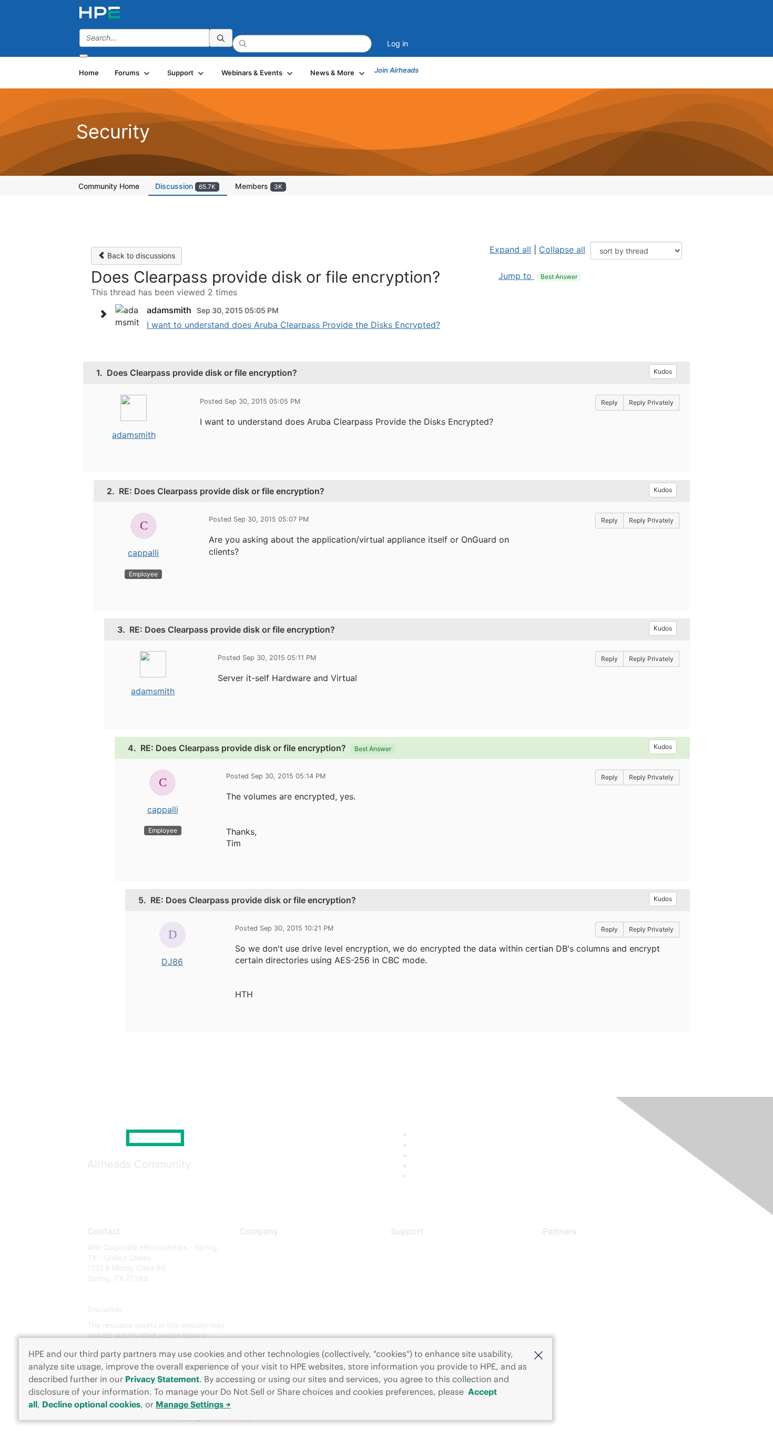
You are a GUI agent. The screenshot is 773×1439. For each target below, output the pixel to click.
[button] (538, 1354)
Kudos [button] (663, 371)
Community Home (108, 186)
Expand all (510, 249)
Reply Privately (651, 402)
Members (258, 186)
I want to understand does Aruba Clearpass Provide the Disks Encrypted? (293, 324)
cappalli (143, 552)
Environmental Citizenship (283, 1294)
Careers (252, 1262)
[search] (220, 38)
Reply (609, 402)
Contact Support (419, 1262)
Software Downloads (426, 1294)
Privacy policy (263, 1309)
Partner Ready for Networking (594, 1278)
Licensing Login (417, 1309)
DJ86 (172, 961)
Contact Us (258, 1278)
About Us (255, 1247)
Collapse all (562, 249)
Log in (397, 43)
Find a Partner (567, 1247)
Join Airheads (396, 70)
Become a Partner (573, 1262)
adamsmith (134, 434)
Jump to (538, 276)
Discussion (185, 186)
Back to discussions (140, 255)
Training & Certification (430, 1278)
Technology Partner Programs (594, 1294)
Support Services (420, 1247)
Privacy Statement (162, 1379)
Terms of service (267, 1325)
